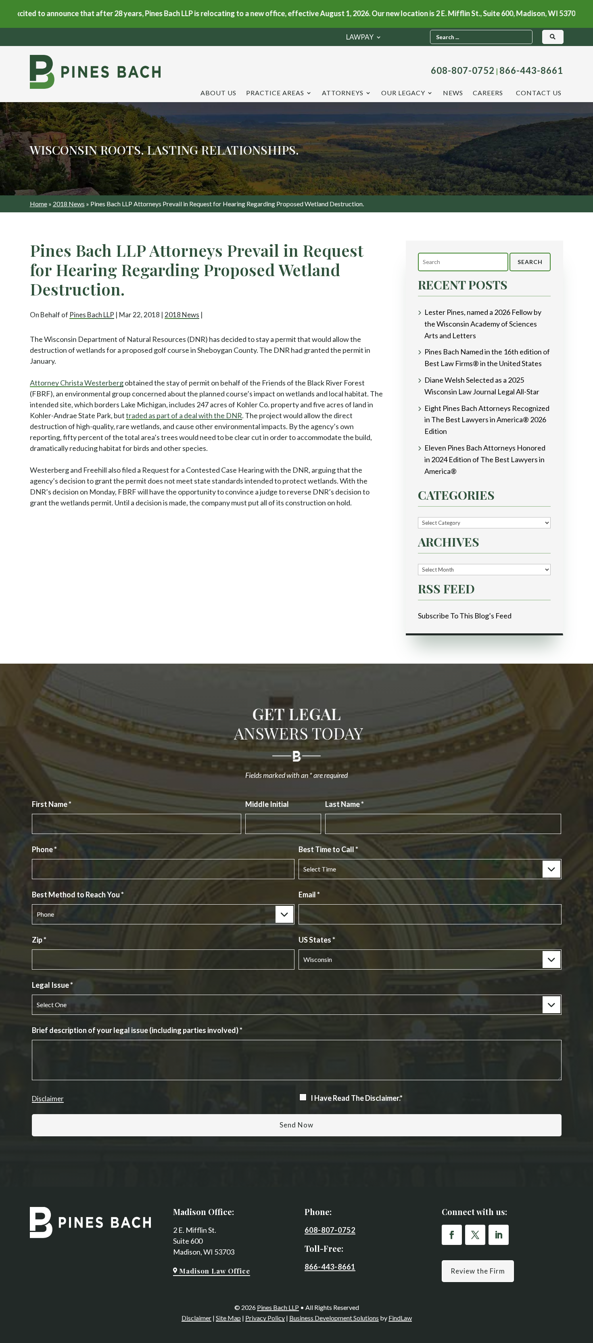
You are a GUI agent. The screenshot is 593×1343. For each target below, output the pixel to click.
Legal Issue (52, 985)
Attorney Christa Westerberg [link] (76, 382)
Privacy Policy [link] (265, 1318)
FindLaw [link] (400, 1318)
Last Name (344, 804)
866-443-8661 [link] (531, 70)
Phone (44, 849)
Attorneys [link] (342, 93)
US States (317, 939)
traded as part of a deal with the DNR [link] (184, 415)
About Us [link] (218, 93)
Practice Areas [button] (275, 93)
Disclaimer (48, 1098)
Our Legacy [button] (403, 93)
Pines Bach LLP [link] (91, 314)
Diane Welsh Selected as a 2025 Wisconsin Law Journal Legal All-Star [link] (481, 385)
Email (309, 894)
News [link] (453, 93)
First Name (51, 804)
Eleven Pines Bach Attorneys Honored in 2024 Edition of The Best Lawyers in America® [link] (484, 459)
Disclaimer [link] (196, 1318)
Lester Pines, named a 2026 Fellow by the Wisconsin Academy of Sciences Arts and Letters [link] (482, 324)
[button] (452, 1235)
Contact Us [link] (539, 93)
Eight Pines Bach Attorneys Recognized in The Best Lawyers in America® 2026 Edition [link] (486, 420)
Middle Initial (267, 804)
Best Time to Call (328, 849)
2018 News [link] (182, 314)
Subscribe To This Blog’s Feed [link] (465, 615)
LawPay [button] (360, 37)
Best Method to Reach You (78, 894)
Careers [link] (488, 93)
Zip (39, 939)
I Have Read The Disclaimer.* (357, 1098)
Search (530, 261)
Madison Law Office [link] (214, 1270)
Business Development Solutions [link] (334, 1318)
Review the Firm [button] (478, 1271)
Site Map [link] (228, 1318)
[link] (95, 72)
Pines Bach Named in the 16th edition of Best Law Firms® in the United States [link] (487, 357)
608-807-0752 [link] (463, 70)
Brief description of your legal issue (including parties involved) (137, 1030)
